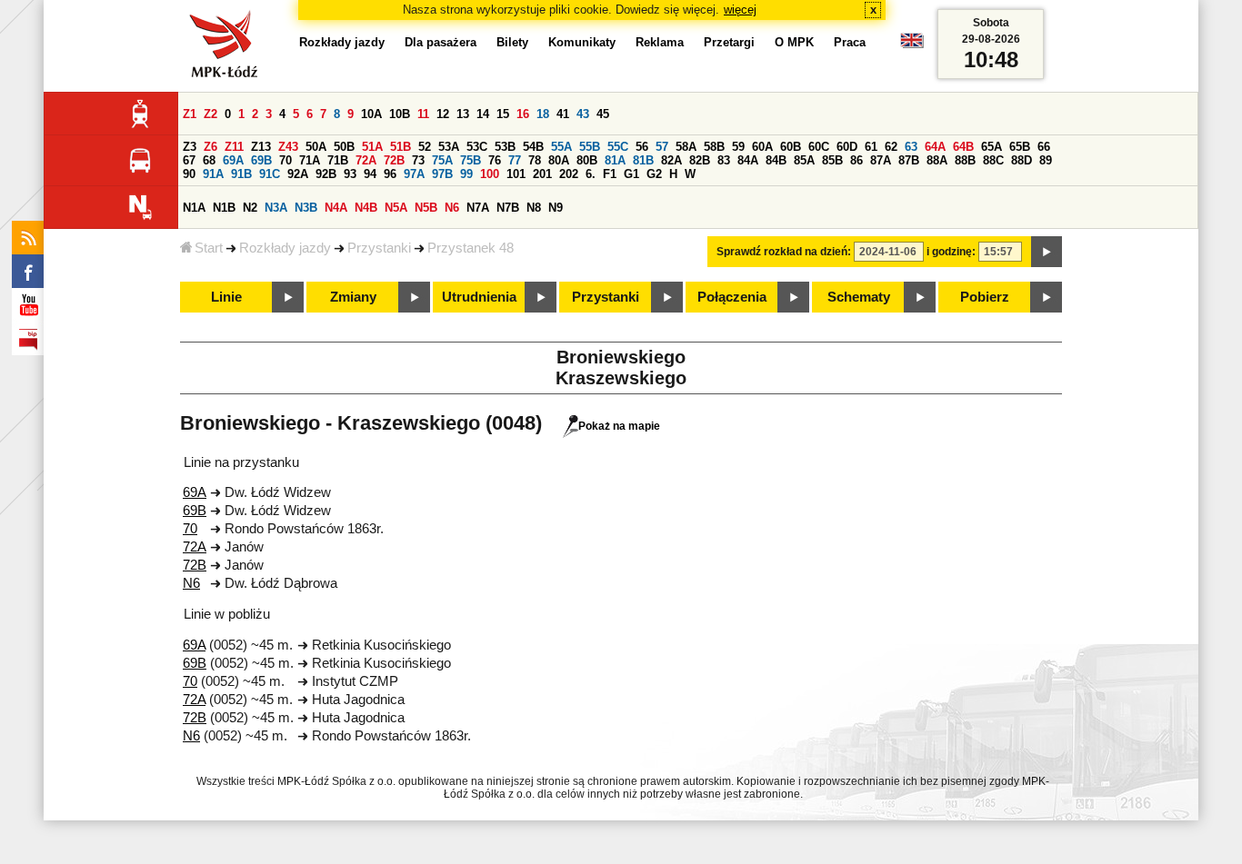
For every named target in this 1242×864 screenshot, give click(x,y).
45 (602, 114)
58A (686, 147)
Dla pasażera (440, 42)
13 (462, 114)
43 (582, 114)
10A (371, 114)
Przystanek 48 (470, 248)
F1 (609, 174)
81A (615, 160)
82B (699, 160)
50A (315, 147)
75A (442, 160)
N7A (477, 207)
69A (233, 160)
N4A (336, 207)
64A (935, 147)
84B (776, 160)
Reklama (660, 42)
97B (442, 174)
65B (1019, 147)
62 (891, 147)
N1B (224, 207)
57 (662, 147)
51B (400, 147)
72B (394, 160)
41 (562, 114)
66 (1043, 147)
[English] (912, 45)
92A (297, 174)
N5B (426, 207)
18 (542, 114)
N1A (194, 207)
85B (832, 160)
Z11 (234, 147)
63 (911, 147)
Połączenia (731, 297)
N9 (555, 207)
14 (482, 114)
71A (309, 160)
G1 (631, 174)
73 (418, 160)
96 (390, 174)
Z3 (189, 147)
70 (285, 160)
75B (470, 160)
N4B (366, 207)
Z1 (189, 114)
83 (723, 160)
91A (213, 174)
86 (856, 160)
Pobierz (984, 297)
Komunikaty (582, 42)
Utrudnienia (479, 297)
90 (189, 174)
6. (591, 174)
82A (671, 160)
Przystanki (379, 248)
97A (414, 174)
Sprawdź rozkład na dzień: (783, 251)
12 (442, 114)
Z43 (288, 147)
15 (502, 114)
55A (561, 147)
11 (423, 114)
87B (908, 160)
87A (880, 160)
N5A (396, 207)
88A (936, 160)
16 (522, 114)
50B (344, 147)
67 (189, 160)
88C (993, 160)
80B (586, 160)
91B (241, 174)
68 (209, 160)
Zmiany (353, 297)
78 (534, 160)
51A (372, 147)
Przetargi (729, 42)
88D (1021, 160)
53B (505, 147)
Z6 (210, 147)
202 (568, 174)
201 (542, 174)
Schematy (858, 297)
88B (965, 160)
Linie (226, 297)
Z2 (210, 114)
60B (790, 147)
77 (514, 160)
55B (589, 147)
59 (738, 147)
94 (370, 174)
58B (714, 147)
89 (1045, 160)
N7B (507, 207)
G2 (654, 174)
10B (399, 114)
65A (991, 147)
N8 (533, 207)
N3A (276, 207)
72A (366, 160)
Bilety (512, 42)
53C (476, 147)
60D (846, 147)
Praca (850, 42)
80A (558, 160)
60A (762, 147)
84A (747, 160)
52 (424, 147)
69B (261, 160)
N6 (452, 207)
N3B (306, 207)
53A (448, 147)
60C (818, 147)
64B (963, 147)
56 (642, 147)
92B (326, 174)
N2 (250, 207)
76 (494, 160)
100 (489, 174)
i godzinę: (951, 251)
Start (209, 248)
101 (516, 174)
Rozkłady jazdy (285, 248)
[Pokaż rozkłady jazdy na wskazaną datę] (1046, 251)
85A (804, 160)
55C (617, 147)
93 (350, 174)
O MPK (794, 42)
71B (337, 160)
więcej (740, 9)
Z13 (261, 147)
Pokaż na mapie (619, 426)
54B (533, 147)
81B (643, 160)
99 (466, 174)
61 (871, 147)
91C (269, 174)
